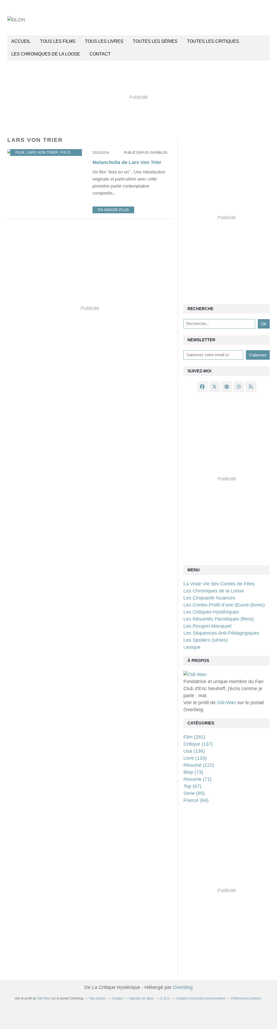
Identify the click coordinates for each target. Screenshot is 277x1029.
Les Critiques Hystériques (211, 612)
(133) (195, 758)
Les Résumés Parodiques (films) (218, 619)
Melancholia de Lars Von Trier (127, 162)
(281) (194, 737)
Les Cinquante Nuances (209, 598)
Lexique (191, 647)
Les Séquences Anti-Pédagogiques (221, 633)
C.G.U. (165, 998)
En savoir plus (113, 210)
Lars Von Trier (42, 152)
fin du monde (74, 152)
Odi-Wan (226, 702)
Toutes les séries (155, 41)
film (19, 152)
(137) (198, 744)
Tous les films (57, 41)
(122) (198, 765)
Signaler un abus (142, 998)
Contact (100, 54)
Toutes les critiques (213, 41)
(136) (194, 751)
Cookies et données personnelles (200, 998)
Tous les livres (104, 41)
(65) (194, 793)
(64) (196, 800)
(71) (197, 779)
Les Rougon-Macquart (207, 626)
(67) (192, 786)
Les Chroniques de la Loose (213, 591)
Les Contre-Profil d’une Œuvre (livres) (224, 605)
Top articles (97, 998)
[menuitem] (21, 41)
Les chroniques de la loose (45, 54)
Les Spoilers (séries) (205, 640)
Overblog (183, 987)
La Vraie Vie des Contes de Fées (219, 583)
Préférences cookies (246, 998)
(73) (193, 772)
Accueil (21, 41)
